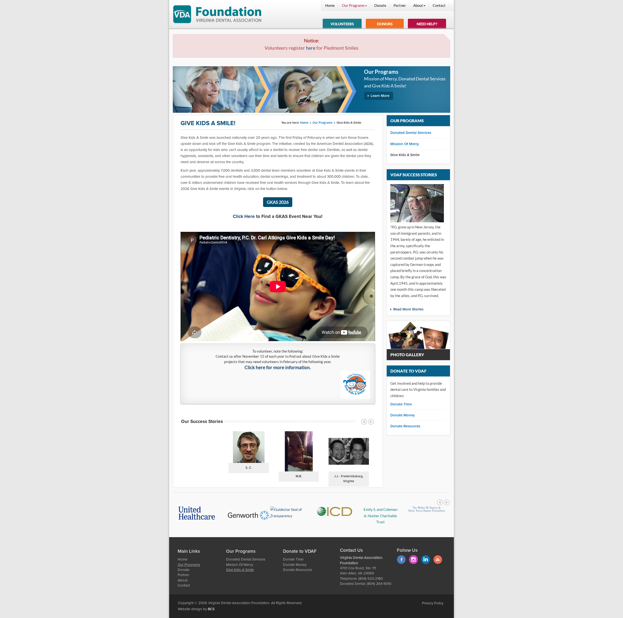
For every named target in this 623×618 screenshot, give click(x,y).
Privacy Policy (432, 603)
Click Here (244, 216)
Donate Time (401, 404)
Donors (385, 24)
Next (371, 422)
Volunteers (342, 24)
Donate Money (402, 415)
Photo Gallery (407, 354)
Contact (439, 5)
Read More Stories (408, 309)
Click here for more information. (278, 367)
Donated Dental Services (410, 133)
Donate (380, 5)
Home (330, 5)
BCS (211, 609)
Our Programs (353, 5)
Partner (400, 5)
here (310, 48)
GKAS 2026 (278, 202)
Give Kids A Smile (405, 155)
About (418, 5)
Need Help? (427, 24)
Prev (364, 422)
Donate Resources (405, 426)
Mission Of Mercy (404, 144)
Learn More (380, 96)
